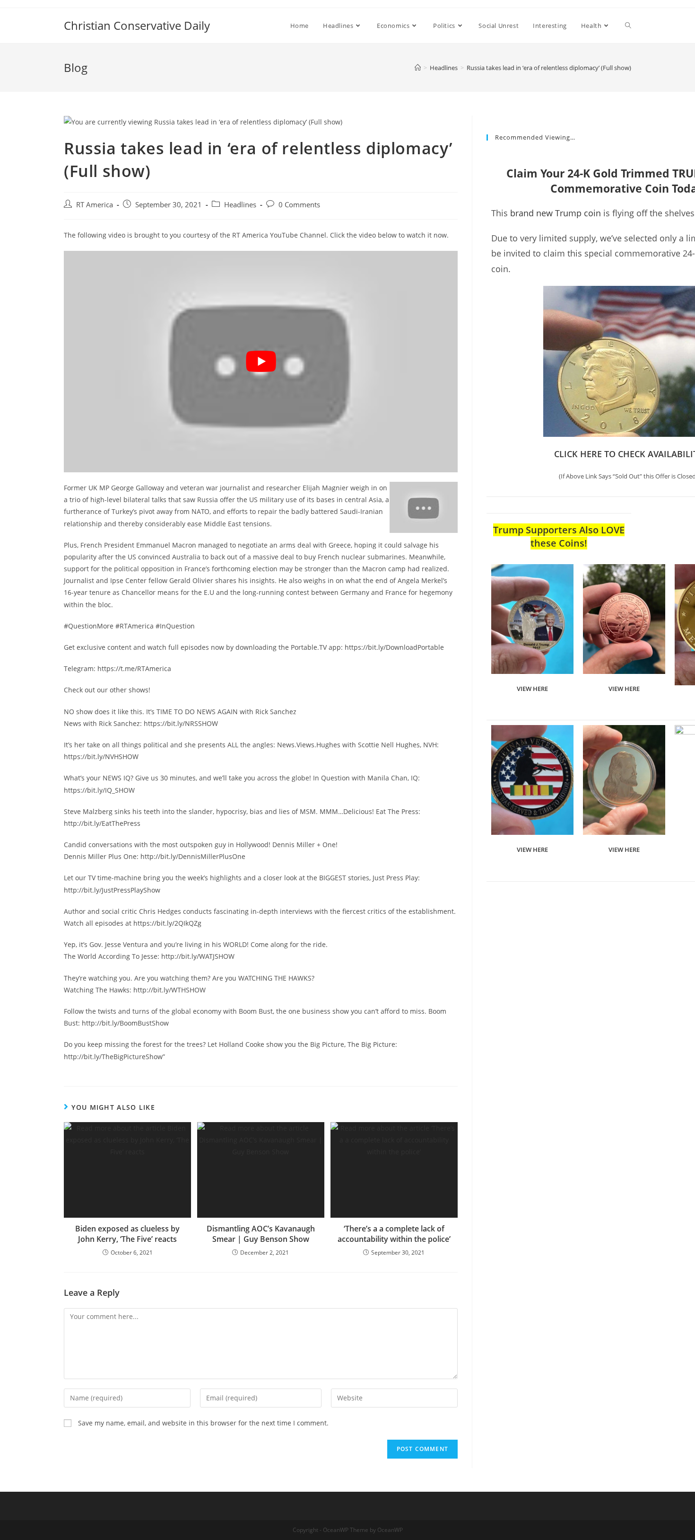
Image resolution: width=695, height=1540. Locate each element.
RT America (94, 204)
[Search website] (628, 25)
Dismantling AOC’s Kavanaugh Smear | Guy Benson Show (261, 1233)
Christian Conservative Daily (137, 25)
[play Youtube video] (261, 361)
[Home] (418, 67)
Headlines (240, 204)
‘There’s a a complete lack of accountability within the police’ (394, 1233)
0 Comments (299, 204)
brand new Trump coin (555, 213)
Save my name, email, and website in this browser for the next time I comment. (203, 1422)
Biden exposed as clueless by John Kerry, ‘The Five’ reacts (127, 1233)
